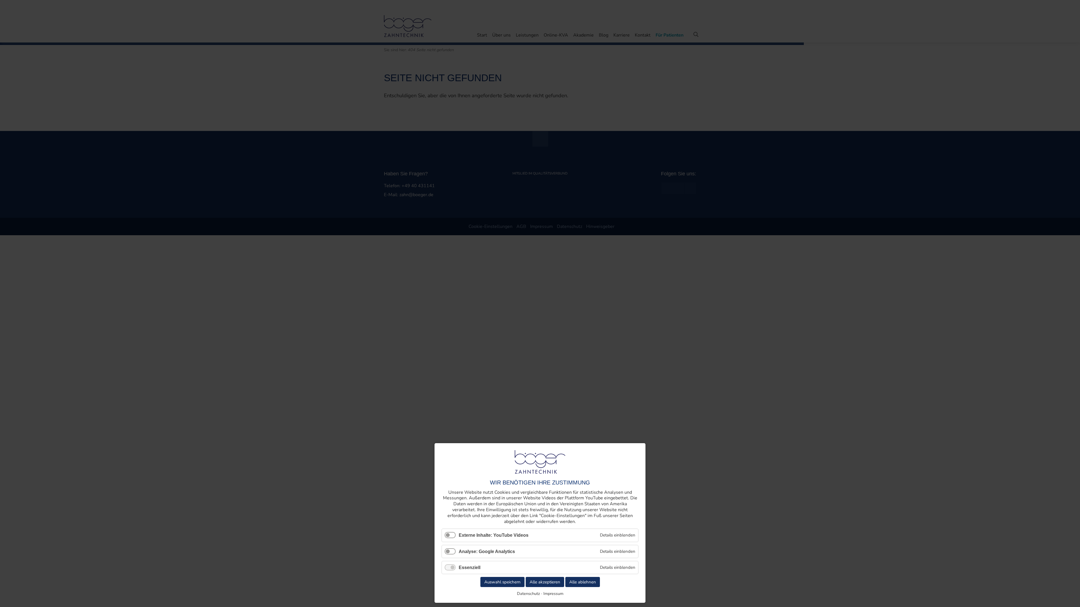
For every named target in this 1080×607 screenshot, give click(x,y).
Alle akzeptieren (545, 582)
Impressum (553, 593)
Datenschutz (528, 593)
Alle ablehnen (582, 582)
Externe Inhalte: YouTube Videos (493, 535)
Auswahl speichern (502, 582)
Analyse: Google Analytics (487, 551)
